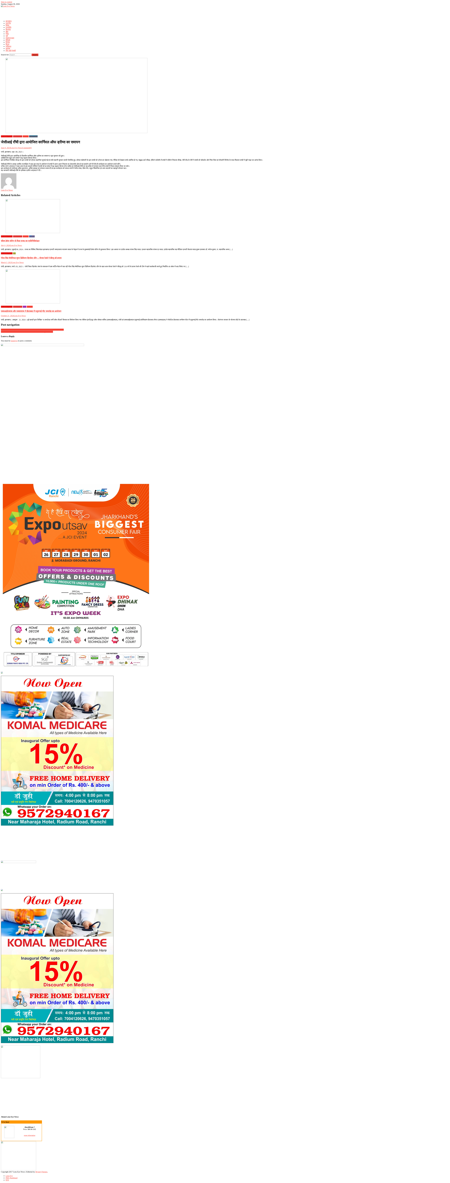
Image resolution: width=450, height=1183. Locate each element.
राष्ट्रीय (8, 23)
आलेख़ (8, 48)
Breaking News (7, 136)
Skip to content (6, 2)
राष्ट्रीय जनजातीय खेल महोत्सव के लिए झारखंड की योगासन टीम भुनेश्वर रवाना (27, 332)
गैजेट (7, 34)
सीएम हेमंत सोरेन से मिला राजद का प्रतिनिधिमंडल (20, 241)
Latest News (17, 136)
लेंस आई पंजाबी (11, 51)
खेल (7, 32)
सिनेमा (8, 42)
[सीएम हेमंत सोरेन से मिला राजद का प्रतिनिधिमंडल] (225, 216)
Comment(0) (27, 148)
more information (29, 1135)
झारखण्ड (8, 21)
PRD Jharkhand (11, 1178)
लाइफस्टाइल (10, 38)
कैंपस (7, 44)
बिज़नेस (8, 30)
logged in (14, 341)
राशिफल (8, 46)
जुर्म (7, 36)
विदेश (7, 25)
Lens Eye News (16, 148)
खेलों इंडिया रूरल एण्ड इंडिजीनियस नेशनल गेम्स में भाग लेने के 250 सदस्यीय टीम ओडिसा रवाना (32, 330)
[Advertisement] (43, 12)
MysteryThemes (41, 1172)
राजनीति (8, 27)
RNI (7, 1180)
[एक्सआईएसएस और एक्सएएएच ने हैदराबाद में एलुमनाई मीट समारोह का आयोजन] (225, 286)
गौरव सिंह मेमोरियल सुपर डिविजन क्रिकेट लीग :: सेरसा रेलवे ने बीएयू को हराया (31, 258)
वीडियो (8, 40)
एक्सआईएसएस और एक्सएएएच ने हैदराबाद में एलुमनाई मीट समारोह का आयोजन (31, 311)
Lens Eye (9, 1176)
